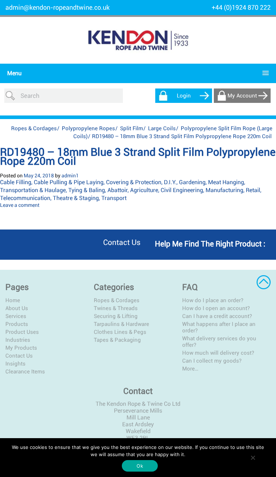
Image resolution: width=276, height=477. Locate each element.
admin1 (70, 175)
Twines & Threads (116, 308)
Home (12, 300)
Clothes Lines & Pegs (120, 332)
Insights (15, 363)
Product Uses (22, 332)
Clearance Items (25, 371)
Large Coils (162, 128)
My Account (242, 95)
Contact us (122, 242)
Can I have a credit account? (217, 316)
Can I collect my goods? (212, 361)
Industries (17, 340)
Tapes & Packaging (117, 340)
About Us (16, 308)
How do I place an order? (212, 300)
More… (190, 368)
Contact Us (19, 356)
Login (184, 95)
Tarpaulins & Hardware (121, 324)
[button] (136, 73)
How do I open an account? (216, 308)
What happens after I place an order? (219, 327)
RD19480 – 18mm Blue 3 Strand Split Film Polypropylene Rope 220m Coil (138, 156)
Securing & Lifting (116, 316)
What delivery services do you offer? (219, 341)
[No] (253, 457)
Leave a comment (20, 205)
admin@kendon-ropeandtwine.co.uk (57, 7)
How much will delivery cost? (218, 353)
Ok (140, 466)
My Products (21, 348)
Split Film (131, 128)
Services (15, 316)
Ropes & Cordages (34, 128)
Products (16, 324)
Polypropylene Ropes (88, 128)
